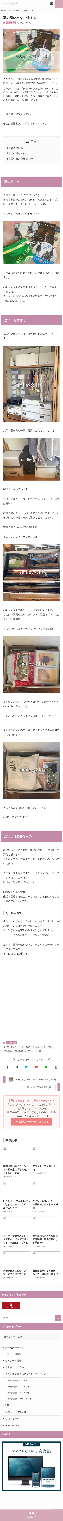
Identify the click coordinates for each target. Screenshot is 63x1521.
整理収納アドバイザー (23, 1051)
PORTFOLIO (12, 1425)
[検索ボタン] (51, 4)
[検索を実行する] (58, 1318)
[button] (7, 1067)
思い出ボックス (39, 1047)
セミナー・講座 (13, 1360)
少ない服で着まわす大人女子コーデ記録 (26, 1374)
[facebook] (26, 1513)
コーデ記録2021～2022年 (18, 1386)
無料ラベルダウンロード (18, 1412)
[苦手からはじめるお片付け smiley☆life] (9, 4)
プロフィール (12, 1419)
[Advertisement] (31, 999)
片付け (38, 1051)
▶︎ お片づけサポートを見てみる (31, 1121)
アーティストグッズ (15, 1047)
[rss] (37, 1513)
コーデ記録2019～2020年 (18, 1393)
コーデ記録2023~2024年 (18, 1380)
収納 (28, 1047)
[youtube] (33, 1513)
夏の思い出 (17, 148)
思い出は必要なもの (22, 158)
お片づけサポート (14, 1348)
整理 (50, 1047)
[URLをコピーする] (55, 1067)
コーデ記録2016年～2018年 (19, 1399)
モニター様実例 (14, 1354)
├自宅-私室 (11, 23)
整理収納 (8, 1051)
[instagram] (29, 1513)
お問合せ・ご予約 (14, 1367)
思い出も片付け (19, 153)
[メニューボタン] (59, 4)
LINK (7, 1405)
